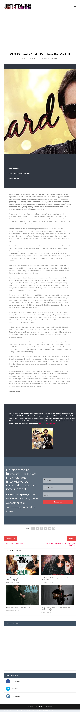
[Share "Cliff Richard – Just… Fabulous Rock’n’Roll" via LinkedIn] (45, 528)
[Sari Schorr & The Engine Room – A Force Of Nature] (57, 565)
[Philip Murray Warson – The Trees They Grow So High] (57, 595)
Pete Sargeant (35, 58)
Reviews (55, 58)
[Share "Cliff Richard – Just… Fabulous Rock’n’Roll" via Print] (54, 528)
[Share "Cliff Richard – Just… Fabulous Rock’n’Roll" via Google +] (41, 528)
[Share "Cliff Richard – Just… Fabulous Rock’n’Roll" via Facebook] (33, 528)
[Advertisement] (40, 28)
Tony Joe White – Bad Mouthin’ (18, 608)
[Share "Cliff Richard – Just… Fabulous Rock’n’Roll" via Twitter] (37, 528)
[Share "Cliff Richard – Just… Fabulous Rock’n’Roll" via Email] (50, 528)
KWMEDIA (39, 707)
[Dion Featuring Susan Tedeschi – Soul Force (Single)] (22, 565)
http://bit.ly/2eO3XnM (47, 423)
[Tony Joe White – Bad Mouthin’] (22, 595)
